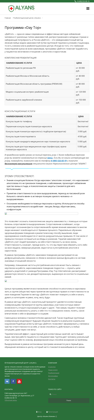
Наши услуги (53, 370)
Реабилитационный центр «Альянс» (27, 18)
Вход (39, 412)
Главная (8, 18)
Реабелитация (53, 373)
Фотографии (53, 376)
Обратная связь (11, 400)
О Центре (52, 367)
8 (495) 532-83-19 (59, 160)
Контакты (51, 379)
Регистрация (53, 412)
